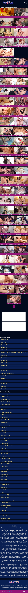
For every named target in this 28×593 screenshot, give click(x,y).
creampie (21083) (5, 404)
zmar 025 (3, 342)
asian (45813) (4, 451)
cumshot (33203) (5, 513)
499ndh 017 (4, 368)
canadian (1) (4, 427)
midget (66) (4, 407)
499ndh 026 (4, 357)
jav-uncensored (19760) (7, 412)
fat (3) (2, 414)
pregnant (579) (4, 520)
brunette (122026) (5, 463)
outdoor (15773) (5, 484)
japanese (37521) (5, 399)
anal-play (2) (4, 479)
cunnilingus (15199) (5, 518)
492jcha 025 (4, 355)
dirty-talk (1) (4, 476)
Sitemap (21, 589)
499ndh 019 (4, 383)
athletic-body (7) (5, 419)
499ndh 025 (4, 388)
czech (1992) (4, 510)
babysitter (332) (5, 417)
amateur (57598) (5, 497)
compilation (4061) (5, 502)
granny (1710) (4, 515)
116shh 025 (4, 375)
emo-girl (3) (4, 409)
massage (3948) (5, 487)
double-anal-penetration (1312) (8, 500)
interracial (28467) (5, 425)
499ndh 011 (4, 378)
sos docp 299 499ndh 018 (7, 373)
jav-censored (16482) (6, 435)
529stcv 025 (4, 381)
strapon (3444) (4, 453)
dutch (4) (3, 492)
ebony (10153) (4, 474)
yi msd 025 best (5, 339)
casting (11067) (5, 438)
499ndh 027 (4, 386)
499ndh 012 (4, 370)
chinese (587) (4, 394)
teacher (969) (4, 469)
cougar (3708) (4, 466)
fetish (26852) (4, 443)
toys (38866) (4, 440)
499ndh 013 (4, 362)
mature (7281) (4, 489)
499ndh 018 (4, 360)
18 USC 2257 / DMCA (14, 589)
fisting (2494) (4, 507)
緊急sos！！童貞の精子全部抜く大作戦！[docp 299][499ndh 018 (14, 352)
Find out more (9, 591)
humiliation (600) (5, 456)
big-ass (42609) (5, 422)
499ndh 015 (4, 350)
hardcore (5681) (5, 396)
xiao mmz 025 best (5, 344)
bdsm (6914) (4, 471)
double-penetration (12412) (7, 445)
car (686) (3, 482)
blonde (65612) (4, 448)
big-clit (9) (3, 430)
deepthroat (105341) (6, 505)
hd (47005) (3, 432)
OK (24, 591)
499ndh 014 (4, 365)
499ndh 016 (4, 347)
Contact (6, 589)
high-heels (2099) (5, 458)
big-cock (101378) (5, 401)
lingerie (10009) (5, 494)
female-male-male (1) (6, 461)
